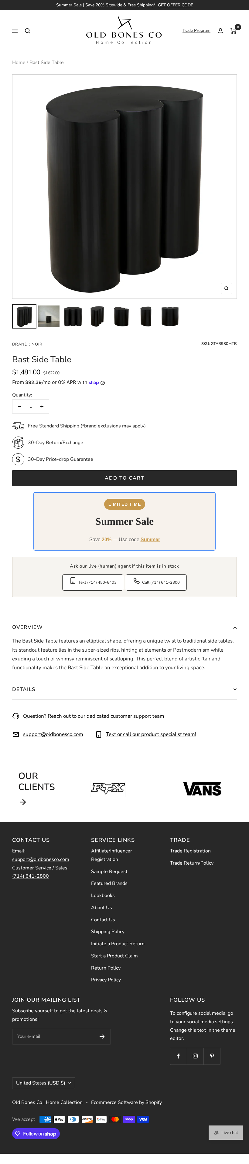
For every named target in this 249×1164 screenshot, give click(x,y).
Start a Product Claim (114, 956)
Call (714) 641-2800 (161, 582)
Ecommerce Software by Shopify (126, 1102)
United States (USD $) (40, 1083)
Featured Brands (109, 883)
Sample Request (109, 871)
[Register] (102, 1037)
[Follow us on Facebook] (178, 1056)
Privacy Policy (106, 980)
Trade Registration (190, 851)
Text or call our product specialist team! (151, 734)
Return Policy (106, 968)
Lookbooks (103, 895)
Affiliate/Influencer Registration (111, 855)
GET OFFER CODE (175, 5)
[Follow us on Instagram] (195, 1056)
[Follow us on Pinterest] (211, 1056)
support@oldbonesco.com (53, 734)
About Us (101, 907)
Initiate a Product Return (118, 943)
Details (24, 689)
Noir (36, 344)
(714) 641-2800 (30, 876)
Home (19, 62)
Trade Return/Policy (191, 863)
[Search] (27, 30)
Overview (27, 627)
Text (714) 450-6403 (97, 582)
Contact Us (103, 919)
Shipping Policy (107, 931)
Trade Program (196, 30)
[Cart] (233, 30)
